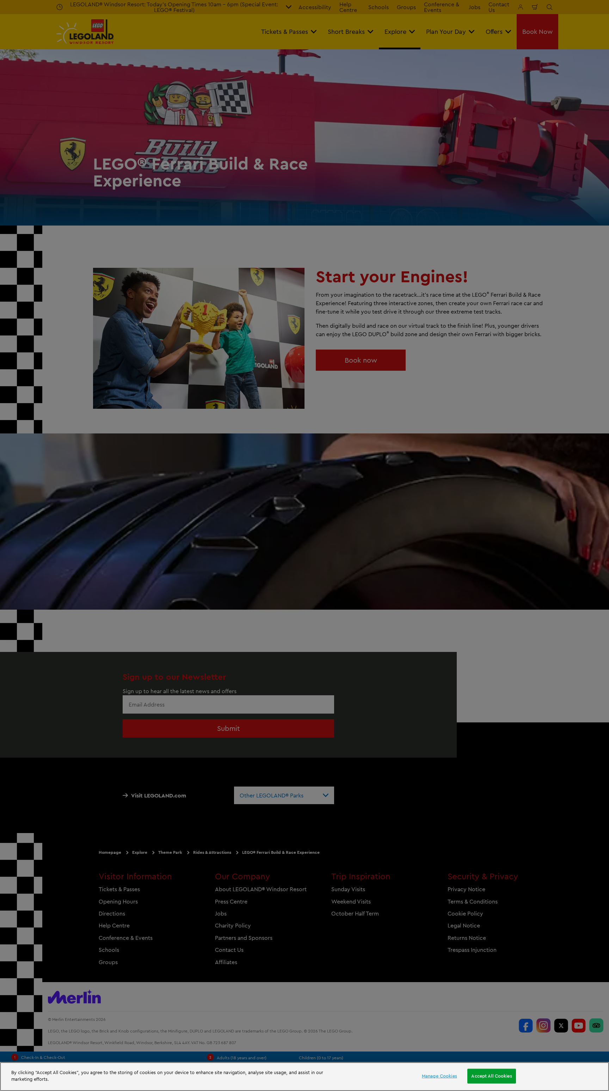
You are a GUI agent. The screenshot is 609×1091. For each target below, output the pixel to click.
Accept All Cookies (491, 1076)
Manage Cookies (439, 1076)
